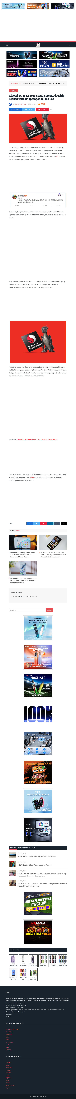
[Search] (69, 45)
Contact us (9, 1005)
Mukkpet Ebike (10, 1085)
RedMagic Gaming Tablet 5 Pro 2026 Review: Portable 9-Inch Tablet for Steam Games (22, 555)
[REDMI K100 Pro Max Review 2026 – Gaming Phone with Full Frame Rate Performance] (53, 542)
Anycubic (8, 1078)
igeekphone (43, 1096)
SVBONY (8, 1062)
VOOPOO (8, 1034)
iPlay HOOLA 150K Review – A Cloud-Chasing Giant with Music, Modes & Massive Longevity (42, 885)
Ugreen (8, 1088)
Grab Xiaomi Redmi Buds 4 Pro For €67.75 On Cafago (37, 440)
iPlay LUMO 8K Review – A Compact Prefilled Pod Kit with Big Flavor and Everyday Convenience (42, 875)
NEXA (7, 1039)
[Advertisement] (38, 26)
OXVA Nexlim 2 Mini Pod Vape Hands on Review (37, 856)
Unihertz (8, 1073)
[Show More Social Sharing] (51, 109)
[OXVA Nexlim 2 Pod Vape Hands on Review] (12, 864)
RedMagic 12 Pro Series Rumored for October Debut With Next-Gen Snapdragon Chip (23, 580)
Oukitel (8, 1083)
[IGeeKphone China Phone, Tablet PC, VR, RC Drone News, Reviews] (38, 45)
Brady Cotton (20, 104)
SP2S (7, 1044)
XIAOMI (34, 848)
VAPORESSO (9, 1032)
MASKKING (9, 1042)
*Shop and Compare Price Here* (15, 1012)
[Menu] (7, 45)
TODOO (8, 1050)
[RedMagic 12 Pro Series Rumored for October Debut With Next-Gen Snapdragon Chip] (23, 568)
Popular (13, 848)
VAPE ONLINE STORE (12, 1029)
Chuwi (7, 1065)
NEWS (13, 90)
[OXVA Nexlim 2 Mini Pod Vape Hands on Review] (12, 855)
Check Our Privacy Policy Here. (15, 1007)
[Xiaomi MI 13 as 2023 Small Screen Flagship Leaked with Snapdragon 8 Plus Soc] (38, 128)
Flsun (7, 1075)
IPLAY (7, 1047)
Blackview (9, 1067)
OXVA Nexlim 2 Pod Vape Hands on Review (35, 865)
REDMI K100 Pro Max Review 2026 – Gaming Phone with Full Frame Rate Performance (53, 555)
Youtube (8, 1016)
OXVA (7, 1037)
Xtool (7, 1080)
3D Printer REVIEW (24, 848)
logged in (22, 596)
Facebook (8, 1014)
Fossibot (8, 1070)
